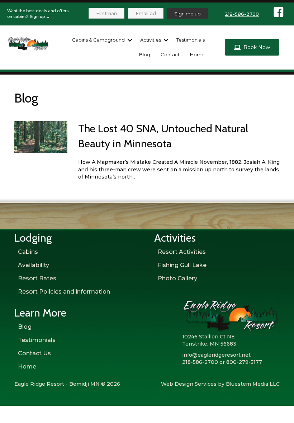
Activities (150, 40)
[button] (130, 40)
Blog (144, 54)
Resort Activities (182, 251)
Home (197, 54)
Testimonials (190, 40)
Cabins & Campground (98, 40)
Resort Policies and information (64, 291)
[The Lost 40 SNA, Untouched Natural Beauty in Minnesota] (40, 137)
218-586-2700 (242, 14)
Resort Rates (37, 278)
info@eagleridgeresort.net (216, 355)
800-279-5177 (244, 362)
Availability (33, 265)
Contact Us (34, 353)
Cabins (28, 251)
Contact (170, 54)
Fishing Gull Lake (182, 265)
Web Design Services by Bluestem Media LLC (220, 384)
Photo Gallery (177, 278)
